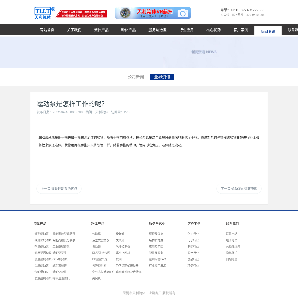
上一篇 (59, 188)
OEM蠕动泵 (60, 259)
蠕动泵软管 (60, 265)
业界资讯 (162, 77)
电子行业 (193, 240)
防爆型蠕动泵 (42, 278)
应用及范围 (156, 246)
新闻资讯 (268, 29)
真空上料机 (123, 253)
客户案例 (241, 29)
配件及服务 (156, 253)
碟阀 (119, 259)
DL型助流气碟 (101, 253)
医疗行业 (193, 253)
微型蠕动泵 (41, 233)
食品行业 (193, 259)
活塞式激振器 (100, 240)
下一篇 (239, 188)
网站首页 (47, 29)
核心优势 (213, 29)
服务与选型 (157, 29)
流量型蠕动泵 (42, 259)
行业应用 (186, 29)
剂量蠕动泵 (41, 246)
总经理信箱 (233, 246)
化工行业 (193, 233)
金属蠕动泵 (41, 265)
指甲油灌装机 (61, 278)
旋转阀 (120, 233)
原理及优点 (156, 233)
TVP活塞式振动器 (127, 265)
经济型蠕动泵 (42, 240)
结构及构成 (156, 240)
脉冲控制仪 (123, 246)
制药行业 (193, 246)
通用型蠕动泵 (42, 253)
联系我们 (232, 223)
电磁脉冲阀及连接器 (128, 272)
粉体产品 (128, 29)
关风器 (120, 240)
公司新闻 (136, 77)
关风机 (96, 278)
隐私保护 (231, 253)
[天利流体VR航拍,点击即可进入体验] (150, 12)
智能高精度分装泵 (64, 240)
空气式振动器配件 (103, 272)
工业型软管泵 (61, 246)
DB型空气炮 (99, 259)
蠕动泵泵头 (60, 253)
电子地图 (231, 240)
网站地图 (231, 259)
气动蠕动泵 (41, 272)
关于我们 (74, 29)
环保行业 (193, 265)
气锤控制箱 (99, 265)
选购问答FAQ (157, 259)
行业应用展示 (157, 265)
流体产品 (101, 29)
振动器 (96, 246)
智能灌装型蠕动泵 (64, 233)
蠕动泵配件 (60, 272)
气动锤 (96, 233)
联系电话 (231, 233)
